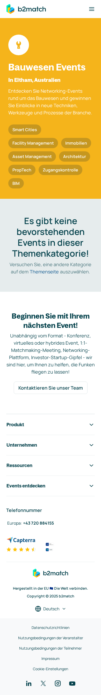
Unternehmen (21, 445)
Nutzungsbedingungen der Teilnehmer (50, 648)
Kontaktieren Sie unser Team (50, 388)
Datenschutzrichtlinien (50, 627)
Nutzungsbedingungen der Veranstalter (50, 637)
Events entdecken (25, 486)
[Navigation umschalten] (91, 9)
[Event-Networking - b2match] (26, 9)
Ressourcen (19, 465)
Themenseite (44, 271)
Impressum (50, 658)
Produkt (15, 425)
